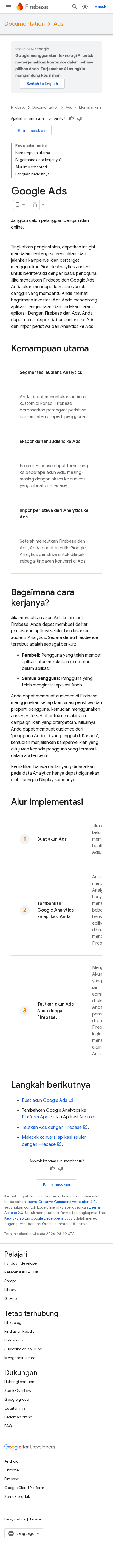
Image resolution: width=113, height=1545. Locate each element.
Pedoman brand (18, 1417)
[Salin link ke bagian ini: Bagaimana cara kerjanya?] (54, 603)
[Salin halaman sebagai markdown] (35, 205)
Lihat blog (12, 1322)
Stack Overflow (17, 1390)
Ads (58, 23)
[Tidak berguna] (79, 118)
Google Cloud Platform (24, 1487)
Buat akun (44, 1100)
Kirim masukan (31, 130)
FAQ (8, 1425)
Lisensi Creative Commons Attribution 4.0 (61, 1201)
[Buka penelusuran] (74, 6)
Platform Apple (37, 1117)
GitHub (10, 1298)
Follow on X (14, 1340)
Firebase (18, 107)
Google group (16, 1399)
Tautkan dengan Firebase (52, 1127)
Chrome (11, 1470)
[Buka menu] (8, 6)
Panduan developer (21, 1263)
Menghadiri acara (19, 1357)
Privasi (35, 1519)
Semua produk (17, 1496)
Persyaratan (14, 1519)
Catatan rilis (14, 1408)
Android (87, 1117)
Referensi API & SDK (21, 1271)
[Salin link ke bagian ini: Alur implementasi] (88, 802)
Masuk (100, 6)
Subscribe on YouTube (23, 1348)
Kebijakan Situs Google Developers (33, 1218)
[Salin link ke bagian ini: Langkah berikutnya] (95, 1085)
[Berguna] (71, 118)
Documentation (24, 23)
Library (10, 1289)
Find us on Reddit (19, 1331)
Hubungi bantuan (19, 1381)
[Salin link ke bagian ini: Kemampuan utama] (94, 349)
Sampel (11, 1280)
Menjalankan (90, 107)
